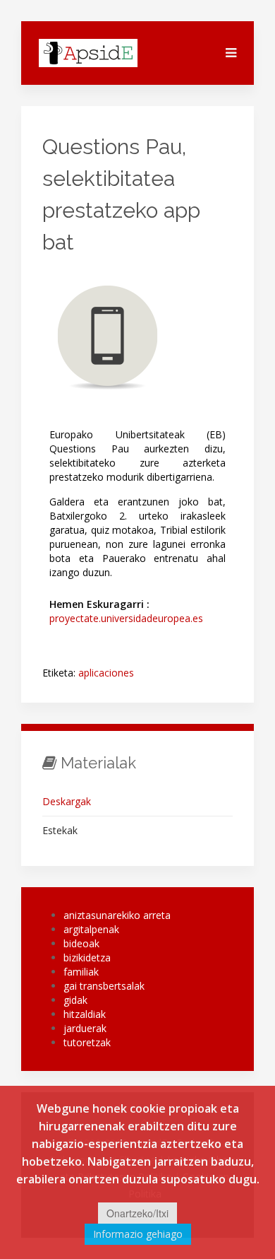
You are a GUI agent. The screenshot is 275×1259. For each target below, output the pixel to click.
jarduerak (84, 1028)
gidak (75, 1000)
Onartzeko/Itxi (137, 1213)
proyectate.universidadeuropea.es (126, 618)
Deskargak (66, 801)
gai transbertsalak (104, 985)
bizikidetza (87, 957)
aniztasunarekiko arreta (117, 915)
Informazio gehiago (138, 1234)
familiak (81, 971)
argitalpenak (91, 929)
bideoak (81, 943)
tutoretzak (87, 1042)
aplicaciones (106, 672)
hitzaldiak (84, 1014)
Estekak (60, 830)
